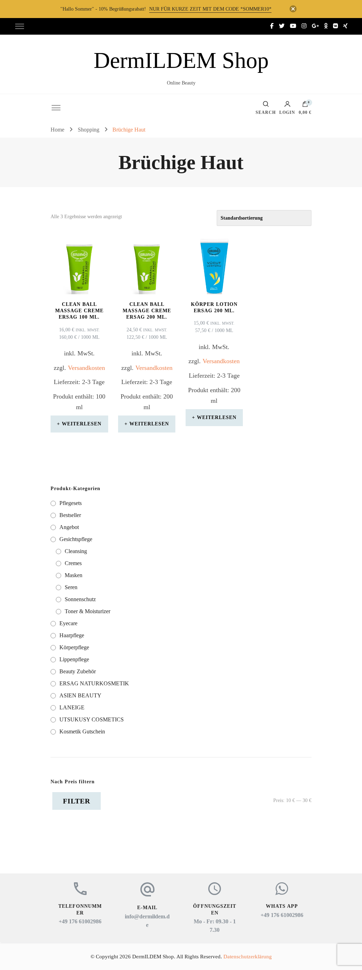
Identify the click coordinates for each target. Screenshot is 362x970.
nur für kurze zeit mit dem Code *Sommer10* (210, 9)
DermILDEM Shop (181, 60)
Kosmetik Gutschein (82, 731)
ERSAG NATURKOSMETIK (94, 683)
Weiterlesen (81, 423)
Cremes (73, 563)
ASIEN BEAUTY (80, 695)
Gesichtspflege (75, 539)
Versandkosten (86, 367)
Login (287, 112)
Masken (73, 575)
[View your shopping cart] (305, 105)
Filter (76, 801)
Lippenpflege (74, 659)
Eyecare (68, 623)
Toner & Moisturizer (87, 611)
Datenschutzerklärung (247, 956)
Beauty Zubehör (77, 671)
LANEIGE (71, 707)
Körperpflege (74, 647)
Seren (71, 587)
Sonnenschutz (80, 599)
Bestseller (70, 515)
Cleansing (76, 551)
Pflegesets (70, 503)
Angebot (69, 527)
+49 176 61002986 (80, 921)
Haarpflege (71, 635)
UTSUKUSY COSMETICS (91, 719)
